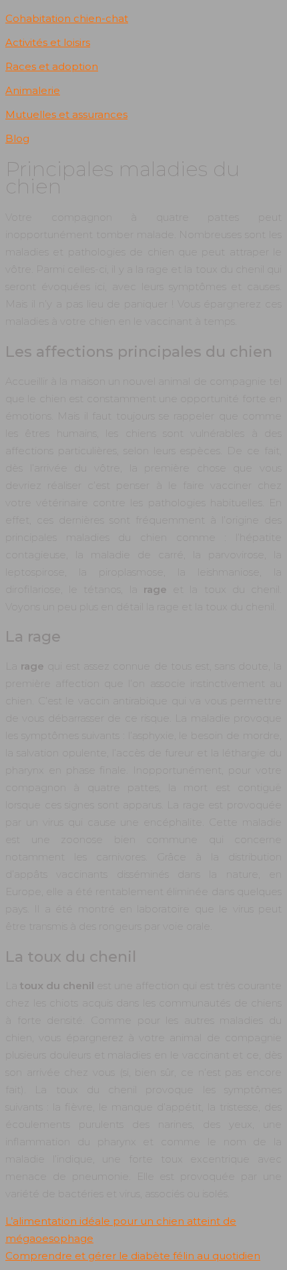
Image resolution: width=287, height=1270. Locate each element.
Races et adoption (51, 66)
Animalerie (32, 90)
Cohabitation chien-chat (66, 18)
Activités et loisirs (47, 42)
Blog (17, 138)
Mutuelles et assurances (66, 114)
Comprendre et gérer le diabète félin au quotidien (132, 1255)
